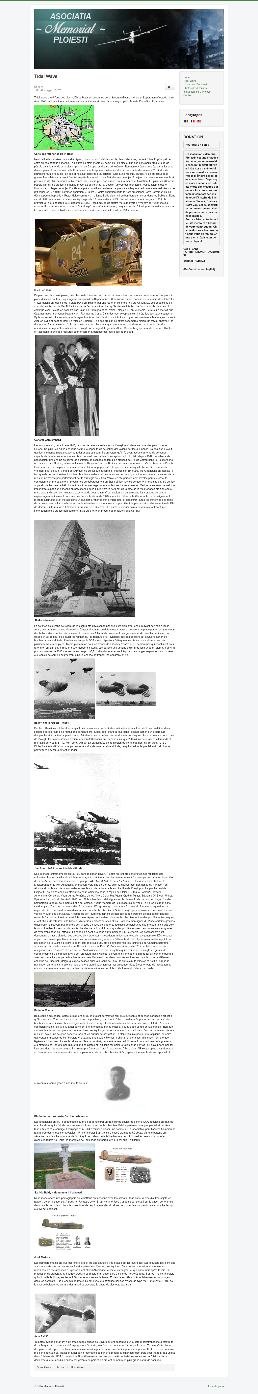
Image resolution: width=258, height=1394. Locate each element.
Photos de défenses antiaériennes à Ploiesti (197, 89)
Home (186, 77)
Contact (187, 95)
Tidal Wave (189, 81)
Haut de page (216, 1386)
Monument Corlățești (195, 84)
